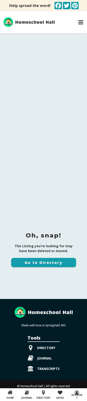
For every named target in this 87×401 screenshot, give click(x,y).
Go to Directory (43, 262)
